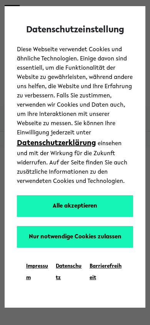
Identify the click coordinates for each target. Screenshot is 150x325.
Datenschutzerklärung (56, 143)
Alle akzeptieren (75, 206)
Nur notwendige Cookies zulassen (75, 237)
